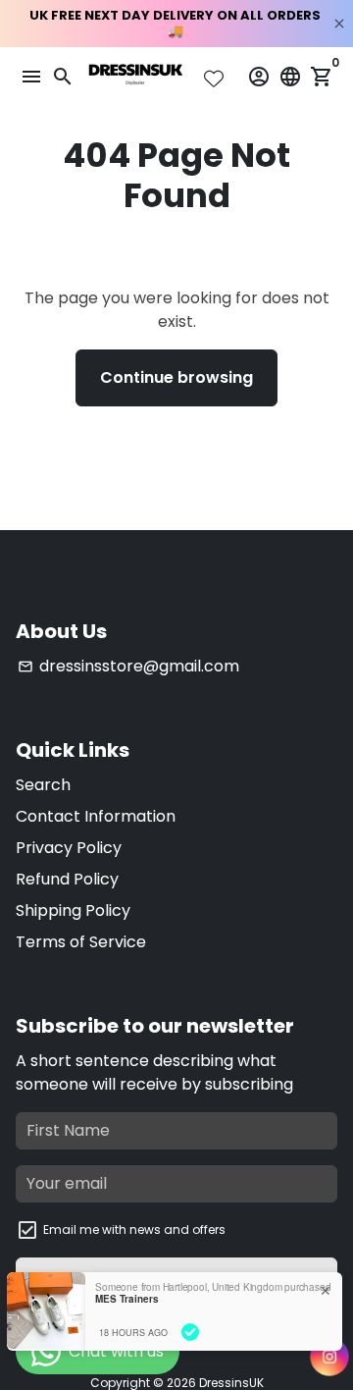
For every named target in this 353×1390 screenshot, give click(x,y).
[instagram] (329, 1356)
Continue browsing (176, 377)
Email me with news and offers (134, 1229)
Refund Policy (67, 879)
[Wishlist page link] (214, 78)
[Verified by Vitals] (190, 1332)
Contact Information (96, 816)
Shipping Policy (73, 910)
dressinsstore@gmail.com (128, 666)
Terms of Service (81, 942)
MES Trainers (127, 1299)
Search (43, 785)
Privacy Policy (69, 847)
